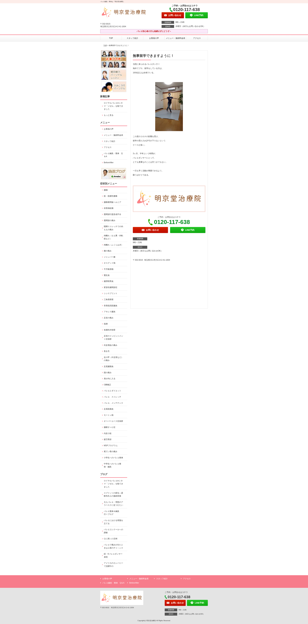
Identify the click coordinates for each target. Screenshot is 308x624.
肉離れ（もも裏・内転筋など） (113, 237)
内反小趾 (108, 433)
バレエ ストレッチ (112, 397)
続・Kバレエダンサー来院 (113, 555)
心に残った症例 (110, 539)
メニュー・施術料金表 (175, 38)
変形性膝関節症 (110, 287)
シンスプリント (110, 293)
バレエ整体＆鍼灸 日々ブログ (112, 512)
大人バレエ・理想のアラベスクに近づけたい (113, 503)
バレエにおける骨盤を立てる (113, 522)
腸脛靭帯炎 (108, 281)
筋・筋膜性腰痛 (110, 196)
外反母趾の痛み (110, 345)
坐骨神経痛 (108, 208)
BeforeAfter (108, 162)
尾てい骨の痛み (110, 451)
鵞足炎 (107, 275)
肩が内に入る (109, 379)
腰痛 (106, 190)
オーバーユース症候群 (113, 421)
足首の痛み (108, 318)
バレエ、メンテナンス (113, 403)
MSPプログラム (111, 445)
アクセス (197, 38)
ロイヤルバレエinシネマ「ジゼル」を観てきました (113, 106)
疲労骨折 (108, 439)
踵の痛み (108, 373)
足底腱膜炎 (108, 366)
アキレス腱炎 (109, 312)
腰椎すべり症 (109, 427)
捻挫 (106, 324)
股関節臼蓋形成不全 (112, 214)
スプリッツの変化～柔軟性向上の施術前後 (113, 494)
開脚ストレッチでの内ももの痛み (113, 228)
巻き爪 (107, 351)
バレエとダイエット (112, 391)
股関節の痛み (109, 220)
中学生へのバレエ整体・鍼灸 (112, 465)
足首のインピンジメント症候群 (113, 337)
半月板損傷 (108, 269)
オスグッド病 (109, 263)
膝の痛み (108, 251)
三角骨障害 (108, 299)
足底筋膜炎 (108, 409)
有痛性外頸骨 (109, 330)
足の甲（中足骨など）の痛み (113, 358)
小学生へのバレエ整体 (113, 458)
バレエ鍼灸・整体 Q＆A (113, 155)
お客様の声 (154, 38)
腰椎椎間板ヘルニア (112, 202)
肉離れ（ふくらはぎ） (113, 245)
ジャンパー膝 (109, 257)
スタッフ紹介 (132, 38)
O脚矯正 (107, 385)
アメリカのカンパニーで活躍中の (113, 564)
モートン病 (108, 415)
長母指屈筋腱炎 (110, 306)
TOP (111, 38)
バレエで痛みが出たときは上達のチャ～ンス (113, 546)
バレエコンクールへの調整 (113, 531)
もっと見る (108, 115)
